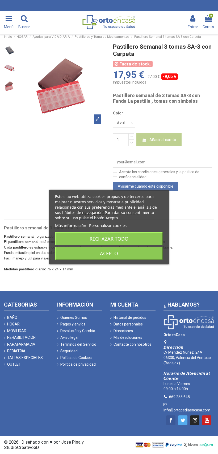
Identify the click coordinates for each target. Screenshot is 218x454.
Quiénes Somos (73, 317)
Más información (70, 225)
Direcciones (123, 331)
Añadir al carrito (162, 140)
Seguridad (69, 351)
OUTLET (14, 364)
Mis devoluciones (128, 337)
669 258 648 (179, 397)
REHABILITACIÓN (21, 337)
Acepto (109, 253)
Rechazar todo (109, 239)
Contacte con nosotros (133, 344)
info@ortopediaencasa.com (187, 410)
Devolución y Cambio (77, 331)
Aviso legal (69, 337)
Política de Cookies (76, 358)
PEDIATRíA (16, 351)
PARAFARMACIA (21, 344)
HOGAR (13, 324)
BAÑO (12, 317)
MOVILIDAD (16, 331)
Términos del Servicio (78, 344)
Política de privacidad (78, 364)
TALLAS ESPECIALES (25, 358)
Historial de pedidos (130, 317)
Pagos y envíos (72, 324)
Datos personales (128, 324)
